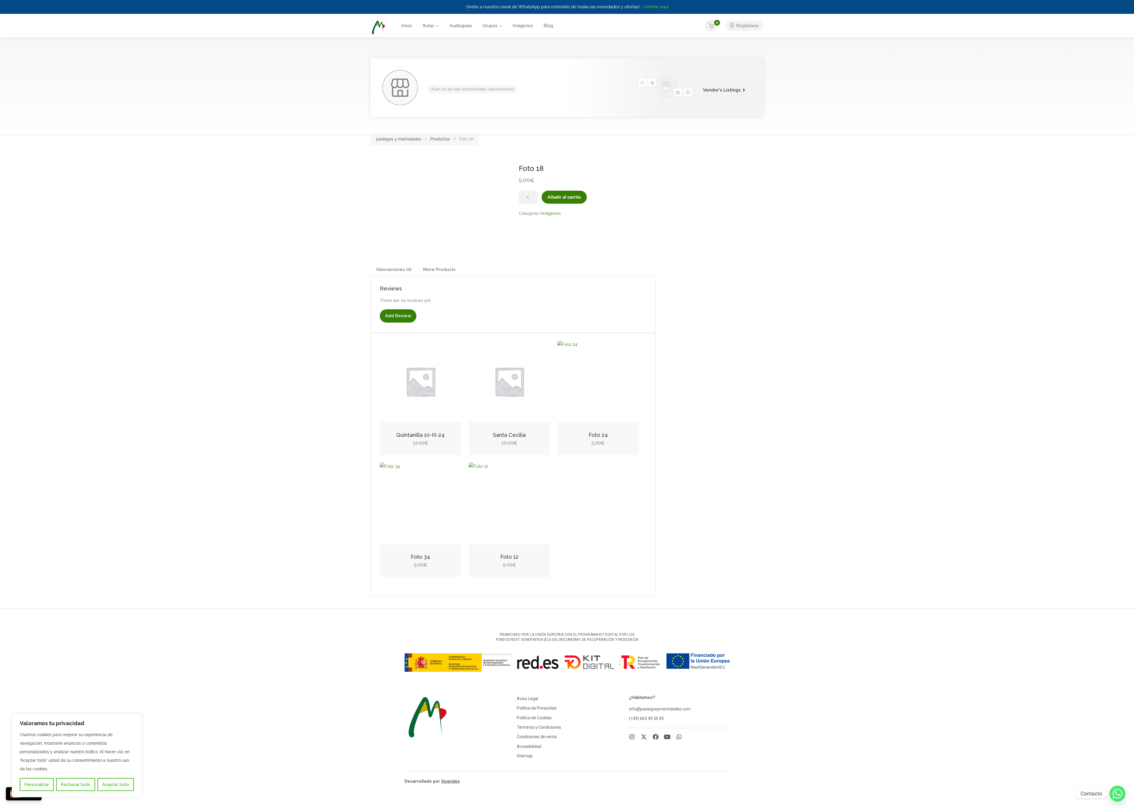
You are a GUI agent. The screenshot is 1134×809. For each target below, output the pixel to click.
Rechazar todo (75, 784)
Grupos (490, 25)
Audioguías (460, 25)
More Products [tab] (439, 269)
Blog (548, 25)
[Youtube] (667, 737)
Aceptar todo (115, 784)
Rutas (428, 25)
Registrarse (747, 25)
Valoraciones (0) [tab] (393, 269)
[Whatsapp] (679, 737)
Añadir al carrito (564, 197)
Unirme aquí (656, 6)
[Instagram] (632, 737)
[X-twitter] (644, 737)
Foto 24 (598, 435)
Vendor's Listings (722, 90)
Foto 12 (509, 557)
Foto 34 (420, 557)
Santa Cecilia (509, 435)
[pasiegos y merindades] (378, 27)
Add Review (398, 315)
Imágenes (523, 25)
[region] (77, 755)
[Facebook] (656, 737)
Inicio (406, 25)
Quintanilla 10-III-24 (420, 435)
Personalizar (37, 784)
